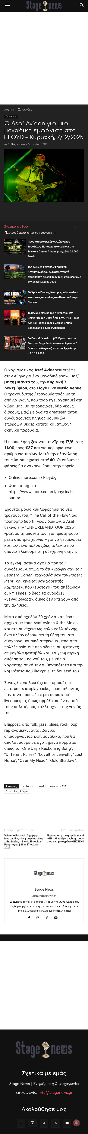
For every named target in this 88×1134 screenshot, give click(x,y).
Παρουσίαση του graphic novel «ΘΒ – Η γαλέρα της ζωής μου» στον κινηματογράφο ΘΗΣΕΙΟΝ (65, 838)
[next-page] (81, 226)
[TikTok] (48, 917)
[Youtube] (57, 917)
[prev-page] (75, 226)
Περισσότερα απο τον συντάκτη (30, 232)
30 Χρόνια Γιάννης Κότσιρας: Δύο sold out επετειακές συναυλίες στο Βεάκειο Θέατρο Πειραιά (53, 297)
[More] (67, 211)
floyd (41, 786)
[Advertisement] (44, 58)
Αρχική (9, 109)
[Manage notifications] (76, 1122)
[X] (55, 1123)
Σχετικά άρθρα (16, 226)
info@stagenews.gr (56, 1093)
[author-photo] (44, 883)
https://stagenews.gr (44, 895)
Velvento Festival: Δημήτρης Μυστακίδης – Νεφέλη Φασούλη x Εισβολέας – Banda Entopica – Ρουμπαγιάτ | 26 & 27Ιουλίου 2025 (23, 841)
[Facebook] (30, 917)
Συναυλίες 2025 (58, 786)
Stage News (17, 144)
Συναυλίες (25, 109)
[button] (7, 6)
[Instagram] (39, 917)
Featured (27, 786)
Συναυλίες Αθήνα (17, 791)
